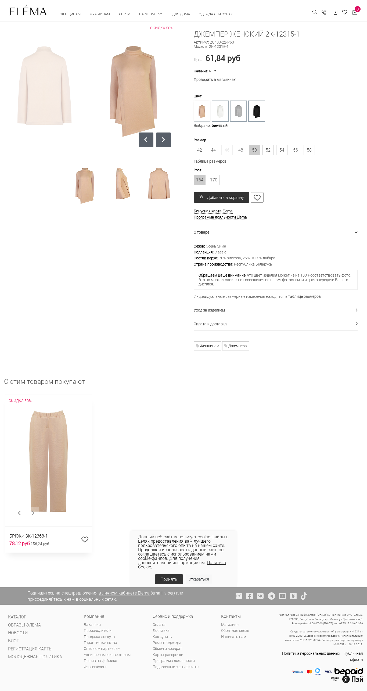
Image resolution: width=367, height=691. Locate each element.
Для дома (181, 14)
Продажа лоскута (99, 636)
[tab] (276, 232)
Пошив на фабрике (100, 660)
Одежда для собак (216, 14)
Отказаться (199, 579)
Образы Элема (24, 625)
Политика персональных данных (311, 653)
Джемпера (237, 345)
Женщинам (70, 14)
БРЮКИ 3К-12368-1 (28, 536)
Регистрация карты (30, 648)
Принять (169, 579)
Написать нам (233, 636)
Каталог (17, 617)
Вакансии (92, 624)
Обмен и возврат (167, 648)
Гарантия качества (100, 642)
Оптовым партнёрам (102, 648)
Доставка (161, 630)
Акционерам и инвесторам (107, 654)
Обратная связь (235, 630)
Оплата (159, 624)
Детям (125, 14)
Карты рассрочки (168, 654)
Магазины (230, 624)
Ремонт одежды (167, 642)
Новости (18, 632)
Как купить (162, 636)
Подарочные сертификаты (176, 666)
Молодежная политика (35, 656)
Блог (13, 640)
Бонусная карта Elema (213, 210)
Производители (97, 630)
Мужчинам (100, 14)
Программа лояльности (174, 660)
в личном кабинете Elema (124, 593)
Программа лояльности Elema (220, 217)
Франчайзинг (95, 666)
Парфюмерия (151, 14)
